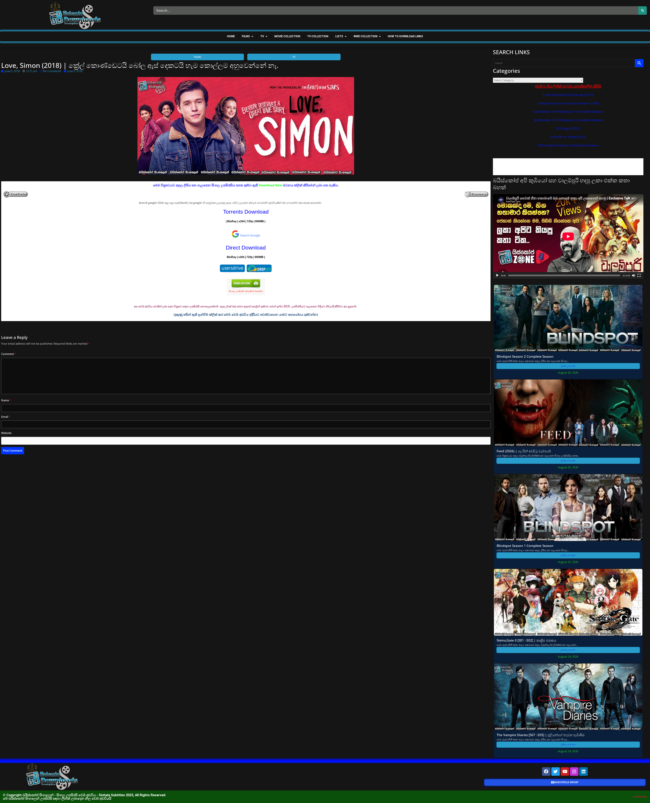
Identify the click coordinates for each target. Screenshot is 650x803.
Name (6, 400)
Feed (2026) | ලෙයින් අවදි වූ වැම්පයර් (524, 451)
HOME (231, 36)
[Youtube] (565, 771)
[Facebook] (546, 771)
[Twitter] (555, 771)
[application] (568, 236)
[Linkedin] (583, 771)
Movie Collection (287, 36)
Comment (8, 354)
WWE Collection (365, 36)
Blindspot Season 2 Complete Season (525, 356)
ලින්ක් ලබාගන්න (568, 366)
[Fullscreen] (639, 275)
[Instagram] (574, 771)
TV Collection (317, 36)
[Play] (497, 275)
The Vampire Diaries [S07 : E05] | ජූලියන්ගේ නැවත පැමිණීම (541, 735)
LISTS (339, 36)
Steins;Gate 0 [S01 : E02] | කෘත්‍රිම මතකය (526, 640)
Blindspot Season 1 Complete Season (525, 545)
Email (5, 417)
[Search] (642, 10)
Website (6, 433)
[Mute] (633, 275)
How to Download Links (405, 36)
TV (262, 36)
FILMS (246, 36)
